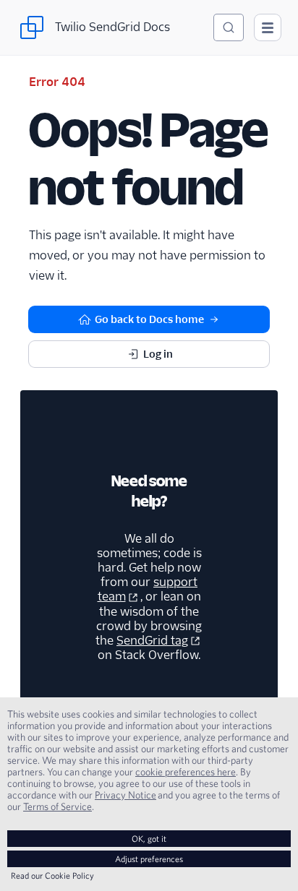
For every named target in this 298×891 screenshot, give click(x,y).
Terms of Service (57, 806)
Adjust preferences (149, 859)
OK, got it (149, 838)
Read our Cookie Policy (52, 875)
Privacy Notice (125, 795)
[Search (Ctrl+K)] (228, 27)
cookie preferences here (185, 772)
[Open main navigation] (268, 27)
